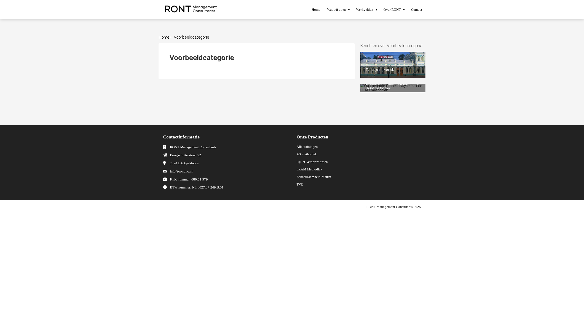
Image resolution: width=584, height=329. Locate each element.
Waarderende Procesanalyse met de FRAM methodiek (389, 88)
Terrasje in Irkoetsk (375, 54)
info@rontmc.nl (181, 171)
